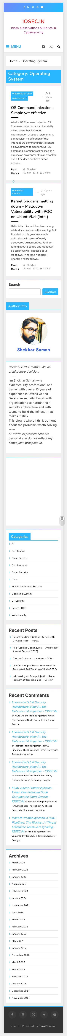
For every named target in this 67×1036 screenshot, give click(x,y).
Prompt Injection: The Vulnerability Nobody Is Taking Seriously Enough (33, 836)
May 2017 (17, 941)
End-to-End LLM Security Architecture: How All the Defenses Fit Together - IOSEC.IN (34, 706)
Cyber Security (20, 572)
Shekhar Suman (33, 349)
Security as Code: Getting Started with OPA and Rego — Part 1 (34, 638)
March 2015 (18, 969)
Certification (18, 551)
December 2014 (21, 991)
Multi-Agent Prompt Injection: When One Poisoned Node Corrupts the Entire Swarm (33, 720)
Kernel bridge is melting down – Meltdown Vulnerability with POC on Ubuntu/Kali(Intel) (32, 209)
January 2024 (19, 898)
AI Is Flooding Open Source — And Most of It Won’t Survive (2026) (35, 649)
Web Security (19, 98)
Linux (14, 579)
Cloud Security (20, 558)
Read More (14, 171)
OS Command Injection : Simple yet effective (32, 110)
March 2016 (18, 962)
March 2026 (18, 862)
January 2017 (19, 948)
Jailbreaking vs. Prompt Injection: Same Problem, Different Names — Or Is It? (34, 678)
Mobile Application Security (27, 586)
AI (13, 544)
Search (14, 285)
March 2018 (18, 919)
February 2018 (20, 926)
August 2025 (19, 884)
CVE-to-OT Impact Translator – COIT (32, 658)
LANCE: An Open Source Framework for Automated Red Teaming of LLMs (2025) (35, 667)
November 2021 (21, 905)
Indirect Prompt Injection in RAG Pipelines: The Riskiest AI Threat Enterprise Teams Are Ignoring (35, 750)
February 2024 (20, 891)
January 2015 (19, 983)
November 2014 (21, 998)
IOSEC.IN (33, 21)
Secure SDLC (19, 608)
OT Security (18, 601)
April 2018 (18, 912)
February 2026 (20, 869)
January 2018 (19, 934)
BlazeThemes (47, 1026)
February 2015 (20, 976)
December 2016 (21, 955)
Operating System (22, 94)
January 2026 (19, 877)
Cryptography (19, 565)
